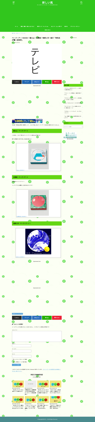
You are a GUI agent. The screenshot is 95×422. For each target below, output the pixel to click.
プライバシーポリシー (75, 26)
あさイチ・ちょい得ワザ (56, 26)
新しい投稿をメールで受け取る (20, 361)
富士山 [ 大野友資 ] (20, 170)
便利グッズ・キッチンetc (42, 26)
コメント (14, 330)
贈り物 (66, 26)
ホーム (16, 26)
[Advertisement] (47, 15)
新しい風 (47, 2)
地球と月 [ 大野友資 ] (20, 256)
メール (14, 348)
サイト (13, 354)
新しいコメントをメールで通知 (20, 359)
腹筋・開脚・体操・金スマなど (27, 26)
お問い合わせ (47, 30)
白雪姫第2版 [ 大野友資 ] (21, 216)
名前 (13, 343)
